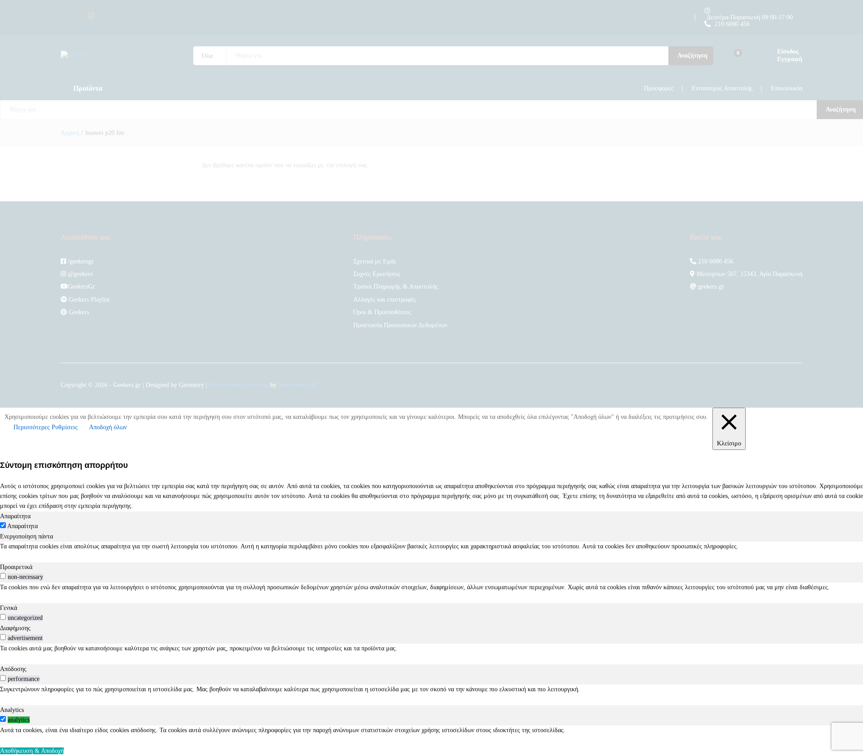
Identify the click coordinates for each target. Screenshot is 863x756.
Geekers (78, 312)
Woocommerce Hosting (238, 385)
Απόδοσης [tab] (13, 669)
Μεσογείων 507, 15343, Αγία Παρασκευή (748, 274)
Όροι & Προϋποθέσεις (382, 312)
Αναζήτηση (692, 55)
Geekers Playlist (88, 299)
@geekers (79, 274)
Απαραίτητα (22, 526)
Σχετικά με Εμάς (374, 261)
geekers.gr (710, 286)
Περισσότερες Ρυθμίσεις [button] (45, 427)
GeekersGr (81, 286)
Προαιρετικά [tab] (16, 567)
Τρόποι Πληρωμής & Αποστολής (395, 286)
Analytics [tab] (12, 710)
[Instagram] (91, 15)
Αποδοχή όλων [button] (108, 427)
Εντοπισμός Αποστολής (722, 88)
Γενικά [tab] (8, 608)
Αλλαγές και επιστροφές (384, 299)
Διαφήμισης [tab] (15, 628)
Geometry (191, 385)
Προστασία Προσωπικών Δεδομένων (400, 325)
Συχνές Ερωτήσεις (376, 274)
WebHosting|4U (298, 385)
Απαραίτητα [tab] (15, 516)
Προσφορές (659, 88)
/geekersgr (80, 261)
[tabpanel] (431, 546)
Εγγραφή (789, 59)
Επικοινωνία (786, 88)
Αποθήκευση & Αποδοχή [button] (32, 750)
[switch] (3, 576)
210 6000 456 (732, 24)
